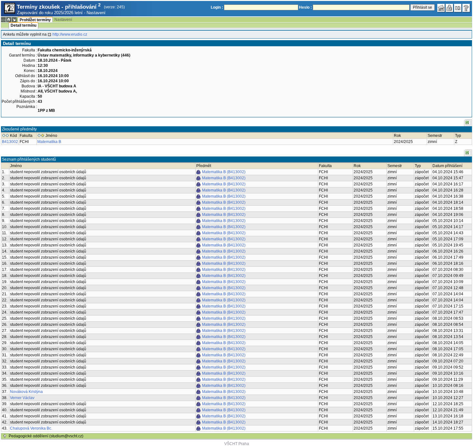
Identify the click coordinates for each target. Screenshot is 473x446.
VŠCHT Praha (236, 444)
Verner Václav (22, 398)
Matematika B (49, 141)
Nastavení (96, 12)
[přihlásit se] (449, 8)
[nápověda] (466, 8)
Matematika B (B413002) (224, 172)
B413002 (10, 141)
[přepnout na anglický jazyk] (458, 8)
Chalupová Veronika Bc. (31, 428)
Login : (217, 7)
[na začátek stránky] (4, 436)
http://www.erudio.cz (69, 34)
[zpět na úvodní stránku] (441, 8)
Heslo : (305, 7)
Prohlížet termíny (35, 20)
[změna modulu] (14, 19)
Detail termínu (23, 25)
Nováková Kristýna (26, 391)
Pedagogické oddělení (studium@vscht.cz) (46, 436)
